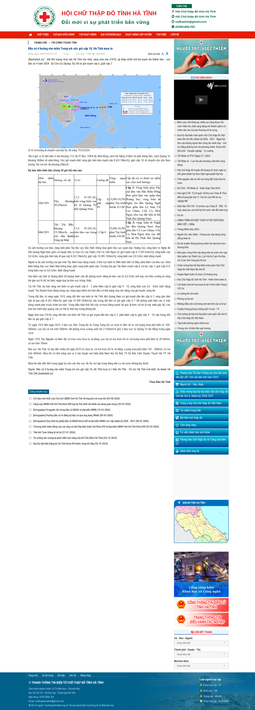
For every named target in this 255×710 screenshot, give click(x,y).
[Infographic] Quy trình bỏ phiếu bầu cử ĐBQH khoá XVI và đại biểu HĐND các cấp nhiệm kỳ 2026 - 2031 (91, 421)
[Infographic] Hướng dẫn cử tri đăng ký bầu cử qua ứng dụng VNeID (73, 415)
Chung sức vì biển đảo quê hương (194, 328)
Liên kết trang (203, 632)
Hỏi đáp (61, 675)
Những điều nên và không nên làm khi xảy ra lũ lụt (201, 303)
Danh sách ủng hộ (189, 451)
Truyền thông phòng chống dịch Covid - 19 (198, 309)
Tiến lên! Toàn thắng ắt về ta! (54, 432)
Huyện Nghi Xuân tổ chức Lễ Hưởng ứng (197, 274)
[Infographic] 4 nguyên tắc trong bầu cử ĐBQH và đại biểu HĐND (71, 409)
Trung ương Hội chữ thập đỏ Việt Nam (200, 403)
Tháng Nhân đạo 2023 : (188, 229)
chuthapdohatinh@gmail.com (49, 701)
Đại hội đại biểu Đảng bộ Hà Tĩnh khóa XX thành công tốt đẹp (70, 443)
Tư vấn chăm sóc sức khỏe (195, 432)
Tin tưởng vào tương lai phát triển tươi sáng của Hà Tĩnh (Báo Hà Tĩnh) (75, 437)
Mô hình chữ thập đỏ (191, 417)
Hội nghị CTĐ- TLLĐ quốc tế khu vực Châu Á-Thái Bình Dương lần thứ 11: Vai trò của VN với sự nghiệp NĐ (201, 197)
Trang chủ (40, 42)
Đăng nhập (85, 675)
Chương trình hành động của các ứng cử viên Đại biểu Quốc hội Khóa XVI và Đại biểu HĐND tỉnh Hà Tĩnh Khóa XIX (96, 426)
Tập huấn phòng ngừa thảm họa (193, 323)
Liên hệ (72, 675)
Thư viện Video (203, 77)
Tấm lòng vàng (188, 425)
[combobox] (201, 643)
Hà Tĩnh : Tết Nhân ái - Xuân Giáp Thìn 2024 (198, 188)
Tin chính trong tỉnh (190, 410)
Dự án (180, 215)
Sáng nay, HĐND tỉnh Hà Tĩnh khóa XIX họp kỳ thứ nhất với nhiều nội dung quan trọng (82, 404)
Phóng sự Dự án (185, 298)
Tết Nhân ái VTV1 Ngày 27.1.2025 (193, 155)
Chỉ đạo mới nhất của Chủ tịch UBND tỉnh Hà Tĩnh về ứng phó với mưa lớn (76, 398)
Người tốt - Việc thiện (191, 384)
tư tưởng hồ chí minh (187, 293)
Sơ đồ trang (47, 675)
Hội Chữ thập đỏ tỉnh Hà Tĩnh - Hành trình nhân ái (201, 279)
